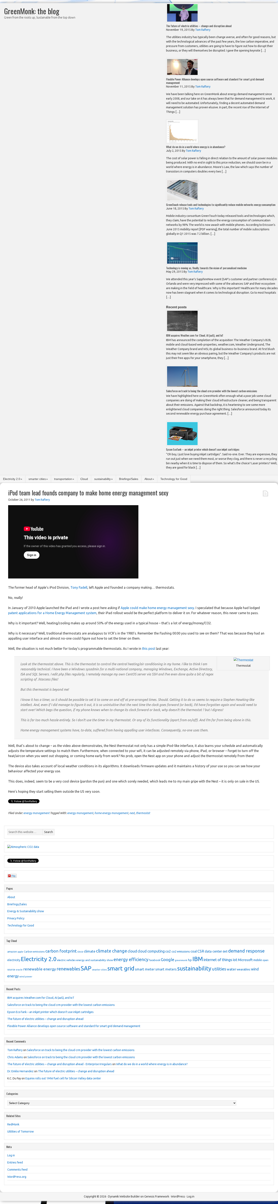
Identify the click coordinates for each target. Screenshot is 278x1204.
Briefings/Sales (128, 479)
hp (190, 960)
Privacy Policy (15, 918)
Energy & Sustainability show (25, 911)
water (231, 969)
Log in (11, 1155)
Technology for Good (173, 479)
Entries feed (15, 1162)
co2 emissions (181, 951)
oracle (19, 969)
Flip (13, 875)
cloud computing (151, 951)
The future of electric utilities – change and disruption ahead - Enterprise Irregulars (59, 1064)
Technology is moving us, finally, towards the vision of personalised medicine (206, 268)
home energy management (111, 813)
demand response (246, 950)
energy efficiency (131, 959)
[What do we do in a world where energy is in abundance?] (182, 142)
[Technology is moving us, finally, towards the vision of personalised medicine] (182, 263)
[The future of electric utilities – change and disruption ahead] (182, 21)
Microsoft (245, 960)
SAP (86, 968)
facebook (154, 960)
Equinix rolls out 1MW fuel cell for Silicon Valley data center (63, 1078)
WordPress (178, 1196)
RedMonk (13, 1124)
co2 (168, 951)
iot (235, 960)
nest (132, 813)
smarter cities (37, 479)
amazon (12, 951)
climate (89, 951)
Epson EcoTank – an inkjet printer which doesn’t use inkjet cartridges (202, 449)
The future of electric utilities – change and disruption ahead (199, 26)
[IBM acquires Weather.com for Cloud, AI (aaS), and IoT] (182, 331)
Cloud (84, 479)
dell (225, 951)
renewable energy (39, 969)
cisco (80, 951)
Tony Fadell (78, 587)
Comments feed (17, 1169)
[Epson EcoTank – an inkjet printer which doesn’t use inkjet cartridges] (182, 445)
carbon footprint (61, 951)
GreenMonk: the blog (31, 10)
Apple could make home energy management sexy (157, 608)
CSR (200, 951)
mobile (257, 960)
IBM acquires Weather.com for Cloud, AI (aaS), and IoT (194, 335)
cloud (132, 951)
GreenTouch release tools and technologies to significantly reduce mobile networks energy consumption (220, 204)
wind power (25, 976)
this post (148, 648)
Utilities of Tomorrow (20, 1131)
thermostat (143, 813)
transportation (63, 479)
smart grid (120, 968)
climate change (111, 950)
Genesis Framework (156, 1196)
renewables (68, 968)
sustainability (102, 479)
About (148, 479)
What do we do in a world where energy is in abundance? (195, 147)
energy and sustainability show (94, 960)
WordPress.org (16, 1176)
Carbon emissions (34, 951)
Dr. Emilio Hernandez (20, 1071)
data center (213, 951)
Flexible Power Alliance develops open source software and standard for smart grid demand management (215, 81)
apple (20, 951)
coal (193, 951)
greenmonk (181, 960)
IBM (197, 959)
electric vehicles (66, 960)
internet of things (218, 960)
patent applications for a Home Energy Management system (52, 613)
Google (167, 959)
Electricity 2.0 (11, 479)
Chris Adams (15, 1057)
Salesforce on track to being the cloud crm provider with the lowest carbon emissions (211, 391)
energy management (36, 813)
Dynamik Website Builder (124, 1196)
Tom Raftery (15, 1050)
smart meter (145, 969)
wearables (243, 969)
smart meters (166, 969)
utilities (219, 969)
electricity (13, 960)
